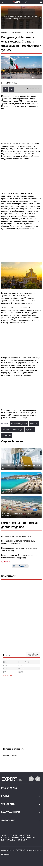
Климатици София (10, 755)
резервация (18, 430)
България (7, 436)
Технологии (8, 804)
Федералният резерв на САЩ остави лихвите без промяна (21, 17)
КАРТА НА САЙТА (8, 840)
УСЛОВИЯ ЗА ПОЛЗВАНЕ (20, 835)
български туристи (19, 423)
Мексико (33, 423)
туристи (6, 430)
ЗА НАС (4, 835)
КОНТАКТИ (22, 840)
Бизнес (5, 795)
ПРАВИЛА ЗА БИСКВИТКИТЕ (12, 837)
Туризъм (29, 430)
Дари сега (5, 561)
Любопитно (8, 820)
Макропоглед (9, 787)
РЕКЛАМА (31, 837)
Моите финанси (10, 812)
